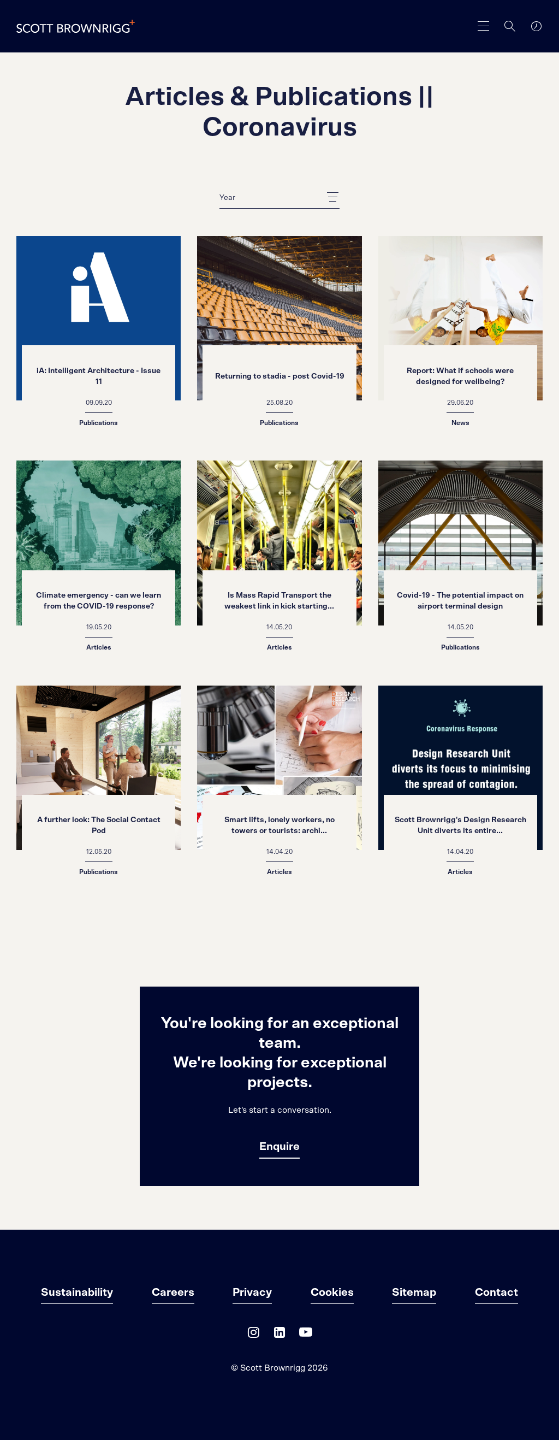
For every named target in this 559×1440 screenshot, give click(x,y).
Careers (173, 1292)
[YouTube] (305, 1334)
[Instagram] (253, 1334)
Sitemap (414, 1292)
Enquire (279, 1146)
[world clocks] (536, 26)
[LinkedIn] (279, 1334)
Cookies (332, 1292)
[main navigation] (483, 26)
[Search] (509, 26)
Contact (496, 1292)
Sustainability (77, 1292)
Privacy (252, 1292)
